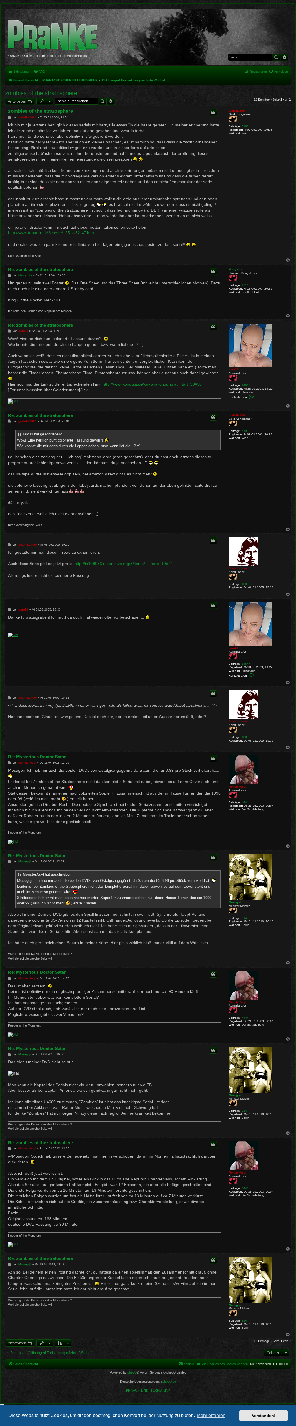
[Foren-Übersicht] (55, 32)
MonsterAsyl (237, 786)
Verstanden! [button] (263, 1415)
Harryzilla (235, 269)
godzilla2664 (238, 110)
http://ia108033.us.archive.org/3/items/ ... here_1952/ (123, 563)
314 (244, 918)
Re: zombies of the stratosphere (40, 269)
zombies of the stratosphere (41, 93)
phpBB (132, 1372)
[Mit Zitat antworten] (213, 112)
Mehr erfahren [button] (211, 1415)
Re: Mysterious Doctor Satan (37, 756)
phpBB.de (169, 1381)
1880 (245, 584)
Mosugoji (235, 902)
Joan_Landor (238, 568)
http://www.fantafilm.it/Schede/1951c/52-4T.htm (51, 232)
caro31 (233, 369)
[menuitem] (39, 71)
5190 (245, 126)
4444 (245, 802)
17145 (246, 285)
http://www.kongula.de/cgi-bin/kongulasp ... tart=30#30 (152, 384)
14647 (246, 385)
